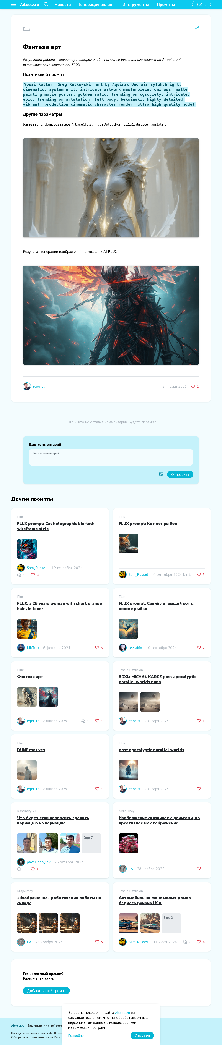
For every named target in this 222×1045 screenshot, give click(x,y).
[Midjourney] (128, 843)
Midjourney (126, 811)
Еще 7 (88, 837)
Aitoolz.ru (29, 4)
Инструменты (135, 4)
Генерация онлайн (97, 4)
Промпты (166, 4)
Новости (63, 4)
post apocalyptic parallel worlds (151, 749)
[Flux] (27, 549)
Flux (26, 28)
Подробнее (76, 1035)
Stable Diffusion (131, 670)
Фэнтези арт (30, 676)
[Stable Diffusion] (128, 702)
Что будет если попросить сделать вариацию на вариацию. (53, 820)
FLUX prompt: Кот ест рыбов (148, 523)
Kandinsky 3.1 (27, 811)
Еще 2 (168, 917)
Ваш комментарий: (45, 444)
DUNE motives (31, 749)
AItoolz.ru (122, 1012)
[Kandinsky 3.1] (27, 843)
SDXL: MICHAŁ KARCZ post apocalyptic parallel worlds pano (157, 679)
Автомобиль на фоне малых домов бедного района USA (155, 900)
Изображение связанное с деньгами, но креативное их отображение (159, 820)
